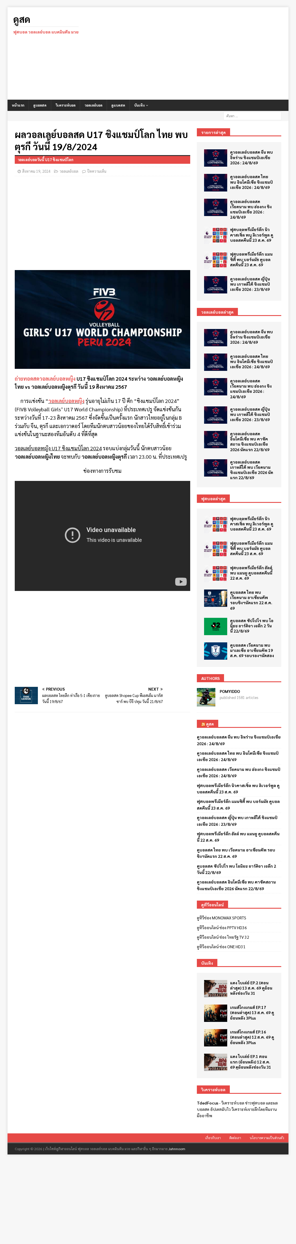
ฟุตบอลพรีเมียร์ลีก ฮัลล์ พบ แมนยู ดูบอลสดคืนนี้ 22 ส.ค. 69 (251, 573)
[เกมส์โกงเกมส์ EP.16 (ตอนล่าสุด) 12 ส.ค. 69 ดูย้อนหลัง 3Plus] (215, 1037)
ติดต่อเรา (235, 1138)
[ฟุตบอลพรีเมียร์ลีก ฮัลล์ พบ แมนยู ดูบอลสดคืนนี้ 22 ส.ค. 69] (215, 573)
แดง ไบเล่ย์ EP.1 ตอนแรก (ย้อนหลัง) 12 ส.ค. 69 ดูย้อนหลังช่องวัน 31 (250, 1061)
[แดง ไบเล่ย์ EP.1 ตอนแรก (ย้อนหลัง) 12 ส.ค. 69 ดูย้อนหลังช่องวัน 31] (215, 1062)
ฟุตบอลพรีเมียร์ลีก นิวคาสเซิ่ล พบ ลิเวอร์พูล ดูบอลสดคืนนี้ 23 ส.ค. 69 (251, 234)
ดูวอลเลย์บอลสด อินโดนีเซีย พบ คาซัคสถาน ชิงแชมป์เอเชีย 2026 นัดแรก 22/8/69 (249, 441)
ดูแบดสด (118, 105)
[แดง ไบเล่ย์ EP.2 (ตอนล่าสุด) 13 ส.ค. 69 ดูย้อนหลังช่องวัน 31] (215, 988)
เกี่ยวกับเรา (213, 1138)
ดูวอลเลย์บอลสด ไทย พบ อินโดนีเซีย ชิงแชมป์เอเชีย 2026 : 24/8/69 (251, 181)
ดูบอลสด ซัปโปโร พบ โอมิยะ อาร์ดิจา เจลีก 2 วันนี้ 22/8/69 (251, 625)
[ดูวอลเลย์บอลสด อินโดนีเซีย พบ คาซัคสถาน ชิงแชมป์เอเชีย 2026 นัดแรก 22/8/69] (215, 439)
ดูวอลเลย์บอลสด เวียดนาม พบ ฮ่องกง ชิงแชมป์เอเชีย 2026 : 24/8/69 (251, 209)
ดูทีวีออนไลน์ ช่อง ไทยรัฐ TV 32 (223, 937)
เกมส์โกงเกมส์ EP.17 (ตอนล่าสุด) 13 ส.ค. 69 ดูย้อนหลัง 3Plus (252, 1012)
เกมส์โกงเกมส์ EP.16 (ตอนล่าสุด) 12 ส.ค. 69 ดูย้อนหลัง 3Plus (252, 1037)
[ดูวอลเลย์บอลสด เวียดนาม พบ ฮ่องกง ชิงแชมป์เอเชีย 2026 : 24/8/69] (215, 207)
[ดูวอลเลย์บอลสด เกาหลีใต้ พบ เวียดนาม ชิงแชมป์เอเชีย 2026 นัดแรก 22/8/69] (215, 468)
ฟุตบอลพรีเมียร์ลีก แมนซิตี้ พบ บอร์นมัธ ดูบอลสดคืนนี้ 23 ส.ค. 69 (251, 259)
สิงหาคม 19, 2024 (36, 171)
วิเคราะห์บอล (65, 105)
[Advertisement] (193, 53)
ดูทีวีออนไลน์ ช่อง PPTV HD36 (222, 927)
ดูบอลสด (40, 105)
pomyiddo (230, 691)
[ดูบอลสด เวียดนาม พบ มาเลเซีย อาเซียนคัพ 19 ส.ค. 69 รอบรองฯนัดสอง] (215, 651)
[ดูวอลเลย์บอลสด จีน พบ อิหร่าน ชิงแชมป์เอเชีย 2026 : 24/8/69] (215, 158)
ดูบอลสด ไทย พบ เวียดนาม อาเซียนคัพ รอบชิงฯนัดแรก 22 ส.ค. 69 (251, 600)
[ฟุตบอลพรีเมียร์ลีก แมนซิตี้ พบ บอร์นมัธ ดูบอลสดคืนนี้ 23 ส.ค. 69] (215, 260)
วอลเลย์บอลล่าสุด (217, 312)
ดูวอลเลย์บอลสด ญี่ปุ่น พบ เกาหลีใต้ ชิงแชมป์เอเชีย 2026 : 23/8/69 (250, 284)
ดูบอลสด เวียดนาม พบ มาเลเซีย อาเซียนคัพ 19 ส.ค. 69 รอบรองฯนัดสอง (252, 650)
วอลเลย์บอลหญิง (66, 400)
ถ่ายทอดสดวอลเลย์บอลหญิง (45, 378)
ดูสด (210, 723)
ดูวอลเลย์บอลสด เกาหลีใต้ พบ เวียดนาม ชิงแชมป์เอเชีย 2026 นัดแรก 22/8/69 (251, 469)
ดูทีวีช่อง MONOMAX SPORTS (221, 917)
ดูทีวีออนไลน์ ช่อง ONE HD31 (221, 946)
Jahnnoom (177, 1148)
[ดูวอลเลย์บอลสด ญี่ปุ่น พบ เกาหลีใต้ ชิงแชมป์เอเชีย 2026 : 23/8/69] (215, 284)
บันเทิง (139, 105)
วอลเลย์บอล (93, 105)
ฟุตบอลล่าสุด (213, 498)
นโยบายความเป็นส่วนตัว (267, 1138)
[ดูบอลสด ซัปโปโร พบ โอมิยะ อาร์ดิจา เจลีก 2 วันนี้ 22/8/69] (215, 626)
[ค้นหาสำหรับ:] (252, 115)
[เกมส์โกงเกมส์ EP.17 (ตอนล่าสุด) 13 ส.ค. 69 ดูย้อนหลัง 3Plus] (215, 1013)
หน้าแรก (18, 105)
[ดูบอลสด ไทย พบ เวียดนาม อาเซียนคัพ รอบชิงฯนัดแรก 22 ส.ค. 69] (215, 598)
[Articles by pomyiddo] (206, 703)
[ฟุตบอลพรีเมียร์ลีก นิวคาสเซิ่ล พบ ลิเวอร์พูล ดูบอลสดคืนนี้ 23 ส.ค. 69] (215, 235)
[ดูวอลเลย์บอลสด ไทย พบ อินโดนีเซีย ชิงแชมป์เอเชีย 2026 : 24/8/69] (215, 182)
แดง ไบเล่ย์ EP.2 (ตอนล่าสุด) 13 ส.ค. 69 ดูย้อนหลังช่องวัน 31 (251, 988)
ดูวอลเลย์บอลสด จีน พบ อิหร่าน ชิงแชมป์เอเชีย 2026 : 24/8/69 (251, 157)
